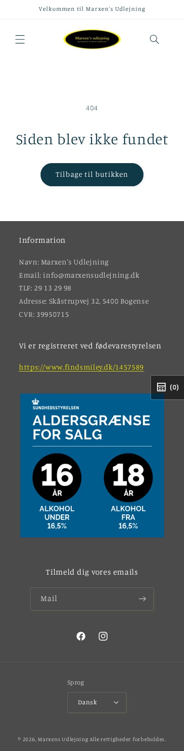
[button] (20, 39)
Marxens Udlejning (63, 739)
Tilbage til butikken (92, 174)
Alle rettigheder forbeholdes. (128, 739)
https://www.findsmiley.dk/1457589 (81, 367)
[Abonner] (142, 599)
